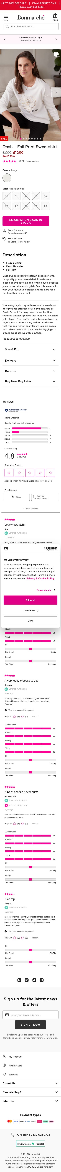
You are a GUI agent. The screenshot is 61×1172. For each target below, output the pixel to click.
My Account (15, 1056)
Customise (29, 610)
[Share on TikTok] (34, 980)
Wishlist (13, 1074)
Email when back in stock (25, 221)
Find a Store (15, 1065)
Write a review (33, 161)
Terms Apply (23, 241)
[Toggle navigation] (6, 16)
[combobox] (30, 26)
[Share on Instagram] (27, 980)
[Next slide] (55, 39)
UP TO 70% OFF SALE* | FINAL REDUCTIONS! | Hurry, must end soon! (30, 4)
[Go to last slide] (5, 39)
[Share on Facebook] (19, 980)
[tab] (20, 139)
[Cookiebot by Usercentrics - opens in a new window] (43, 549)
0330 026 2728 (40, 1134)
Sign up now (30, 1024)
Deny (30, 620)
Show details (44, 590)
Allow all (30, 600)
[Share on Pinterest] (42, 980)
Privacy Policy (29, 1037)
